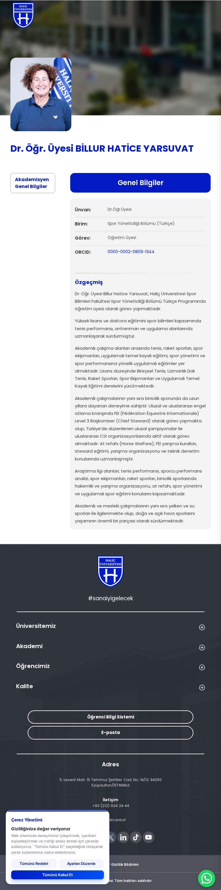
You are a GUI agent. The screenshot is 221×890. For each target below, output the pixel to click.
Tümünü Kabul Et (57, 874)
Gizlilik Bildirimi (124, 864)
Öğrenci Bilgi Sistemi (110, 717)
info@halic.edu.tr (110, 820)
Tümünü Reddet (34, 863)
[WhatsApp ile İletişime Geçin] (206, 878)
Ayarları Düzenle (81, 863)
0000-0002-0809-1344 (131, 252)
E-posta (110, 732)
